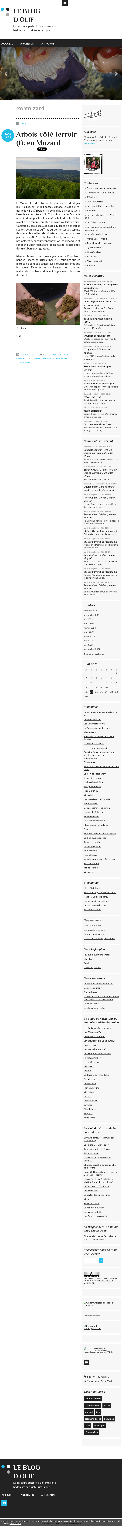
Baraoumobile (91, 803)
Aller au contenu (10, 2)
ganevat (89, 1412)
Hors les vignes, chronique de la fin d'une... (98, 453)
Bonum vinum (90, 850)
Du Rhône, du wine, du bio (97, 1074)
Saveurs (93, 1352)
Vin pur (87, 1199)
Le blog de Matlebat (94, 743)
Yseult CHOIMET (93, 469)
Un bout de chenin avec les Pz (98, 983)
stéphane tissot (48, 358)
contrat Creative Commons (98, 1281)
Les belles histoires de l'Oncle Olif (101, 216)
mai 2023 (88, 644)
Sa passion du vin (92, 778)
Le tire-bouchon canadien (96, 748)
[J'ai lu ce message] (119, 1521)
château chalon (92, 1405)
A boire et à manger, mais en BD (99, 938)
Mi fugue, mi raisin (92, 1057)
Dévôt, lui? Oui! (92, 397)
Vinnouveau (90, 1083)
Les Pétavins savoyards (95, 1216)
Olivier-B (89, 486)
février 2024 (90, 627)
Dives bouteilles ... (96, 201)
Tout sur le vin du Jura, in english (100, 833)
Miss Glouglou (91, 790)
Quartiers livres (94, 252)
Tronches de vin (95, 261)
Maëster (88, 959)
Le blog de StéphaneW (95, 773)
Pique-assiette (91, 1153)
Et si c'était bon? (92, 888)
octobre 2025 (91, 610)
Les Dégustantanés (97, 222)
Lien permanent (27, 355)
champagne (99, 1425)
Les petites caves (92, 1062)
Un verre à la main (92, 719)
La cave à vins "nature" (95, 1049)
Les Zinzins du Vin (93, 1032)
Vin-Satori (89, 1092)
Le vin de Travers (92, 1003)
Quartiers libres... (95, 247)
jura (98, 1412)
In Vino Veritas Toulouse (96, 1186)
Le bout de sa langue (94, 934)
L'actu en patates (92, 967)
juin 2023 (88, 640)
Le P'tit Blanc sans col (94, 820)
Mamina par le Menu (97, 238)
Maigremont (90, 732)
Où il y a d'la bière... (93, 925)
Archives (27, 43)
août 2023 (89, 632)
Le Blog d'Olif (89, 1315)
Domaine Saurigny (93, 987)
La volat (88, 1096)
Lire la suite (89, 142)
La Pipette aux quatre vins (97, 728)
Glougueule (89, 762)
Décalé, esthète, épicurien (97, 807)
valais (87, 1425)
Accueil (7, 43)
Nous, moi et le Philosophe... (100, 383)
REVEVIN (92, 256)
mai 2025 (88, 619)
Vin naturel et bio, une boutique (99, 1040)
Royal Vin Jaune (91, 1203)
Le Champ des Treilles (94, 1007)
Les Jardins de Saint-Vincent (98, 1028)
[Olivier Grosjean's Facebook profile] (101, 1303)
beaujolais (109, 1418)
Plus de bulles (90, 1109)
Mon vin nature (91, 1087)
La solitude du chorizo (95, 905)
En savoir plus (15, 1523)
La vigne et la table (93, 1212)
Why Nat (88, 1113)
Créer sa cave (90, 1045)
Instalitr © (92, 210)
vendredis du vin (93, 1398)
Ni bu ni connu (91, 867)
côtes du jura (91, 1432)
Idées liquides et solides (96, 824)
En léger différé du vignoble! (101, 206)
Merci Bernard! (93, 410)
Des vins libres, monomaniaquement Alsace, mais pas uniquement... (99, 755)
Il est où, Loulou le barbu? (96, 896)
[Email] (65, 3)
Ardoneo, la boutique (94, 1036)
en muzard (61, 358)
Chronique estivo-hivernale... (101, 192)
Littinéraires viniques (94, 782)
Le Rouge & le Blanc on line (97, 1144)
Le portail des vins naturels (97, 1194)
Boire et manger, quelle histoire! (100, 892)
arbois (37, 358)
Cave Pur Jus (90, 1079)
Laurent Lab (91, 449)
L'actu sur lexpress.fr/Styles (99, 1352)
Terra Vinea (89, 1117)
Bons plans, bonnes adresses (101, 188)
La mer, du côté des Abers (96, 901)
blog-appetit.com (92, 1328)
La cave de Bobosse (94, 812)
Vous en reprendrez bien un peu (99, 859)
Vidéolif (91, 265)
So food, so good (92, 909)
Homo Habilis (90, 854)
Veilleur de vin (91, 1100)
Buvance (88, 1104)
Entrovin (88, 829)
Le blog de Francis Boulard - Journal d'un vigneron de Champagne (101, 998)
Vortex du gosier (92, 846)
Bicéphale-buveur (92, 786)
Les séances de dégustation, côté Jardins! (100, 228)
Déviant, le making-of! (97, 335)
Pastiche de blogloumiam (99, 243)
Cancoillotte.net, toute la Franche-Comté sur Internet (101, 1173)
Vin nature (89, 872)
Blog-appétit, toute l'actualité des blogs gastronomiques (101, 1237)
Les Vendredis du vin (97, 234)
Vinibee (87, 1070)
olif (85, 531)
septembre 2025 (92, 615)
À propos (48, 43)
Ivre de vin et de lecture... (98, 424)
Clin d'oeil (92, 197)
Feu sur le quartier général (97, 954)
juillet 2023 (89, 636)
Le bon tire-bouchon (94, 1207)
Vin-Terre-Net (91, 1190)
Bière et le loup (91, 863)
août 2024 (89, 623)
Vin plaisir (88, 795)
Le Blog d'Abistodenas (95, 837)
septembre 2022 (92, 649)
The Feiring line (91, 816)
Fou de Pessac (91, 992)
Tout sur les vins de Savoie (97, 1149)
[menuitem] (9, 43)
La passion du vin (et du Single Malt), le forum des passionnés (99, 1180)
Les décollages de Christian (97, 799)
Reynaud (89, 497)
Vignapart (89, 1066)
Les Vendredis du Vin (94, 723)
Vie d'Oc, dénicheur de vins (97, 1053)
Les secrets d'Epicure (94, 929)
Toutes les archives (94, 654)
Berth (86, 963)
